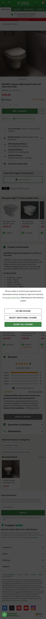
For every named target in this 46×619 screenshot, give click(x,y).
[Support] (4, 614)
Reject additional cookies (23, 318)
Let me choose (23, 311)
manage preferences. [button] (13, 297)
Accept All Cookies (23, 324)
